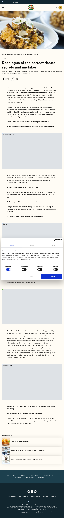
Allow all (52, 276)
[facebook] (4, 79)
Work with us (35, 497)
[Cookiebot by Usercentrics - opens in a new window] (55, 240)
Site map (53, 497)
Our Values (15, 2)
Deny (31, 276)
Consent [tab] (11, 245)
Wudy (14, 475)
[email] (12, 79)
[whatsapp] (17, 79)
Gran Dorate (30, 477)
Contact (45, 497)
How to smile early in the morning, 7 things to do (26, 460)
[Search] (56, 7)
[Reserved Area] (60, 7)
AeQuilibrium (34, 475)
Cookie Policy (12, 497)
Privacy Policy (23, 497)
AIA (8, 475)
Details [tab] (32, 245)
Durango (41, 477)
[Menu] (3, 7)
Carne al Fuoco (48, 475)
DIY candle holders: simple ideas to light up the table (28, 450)
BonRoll (23, 475)
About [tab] (53, 245)
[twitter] (8, 79)
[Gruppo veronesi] (32, 502)
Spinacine (18, 477)
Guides (4, 54)
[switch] (24, 269)
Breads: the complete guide (20, 441)
